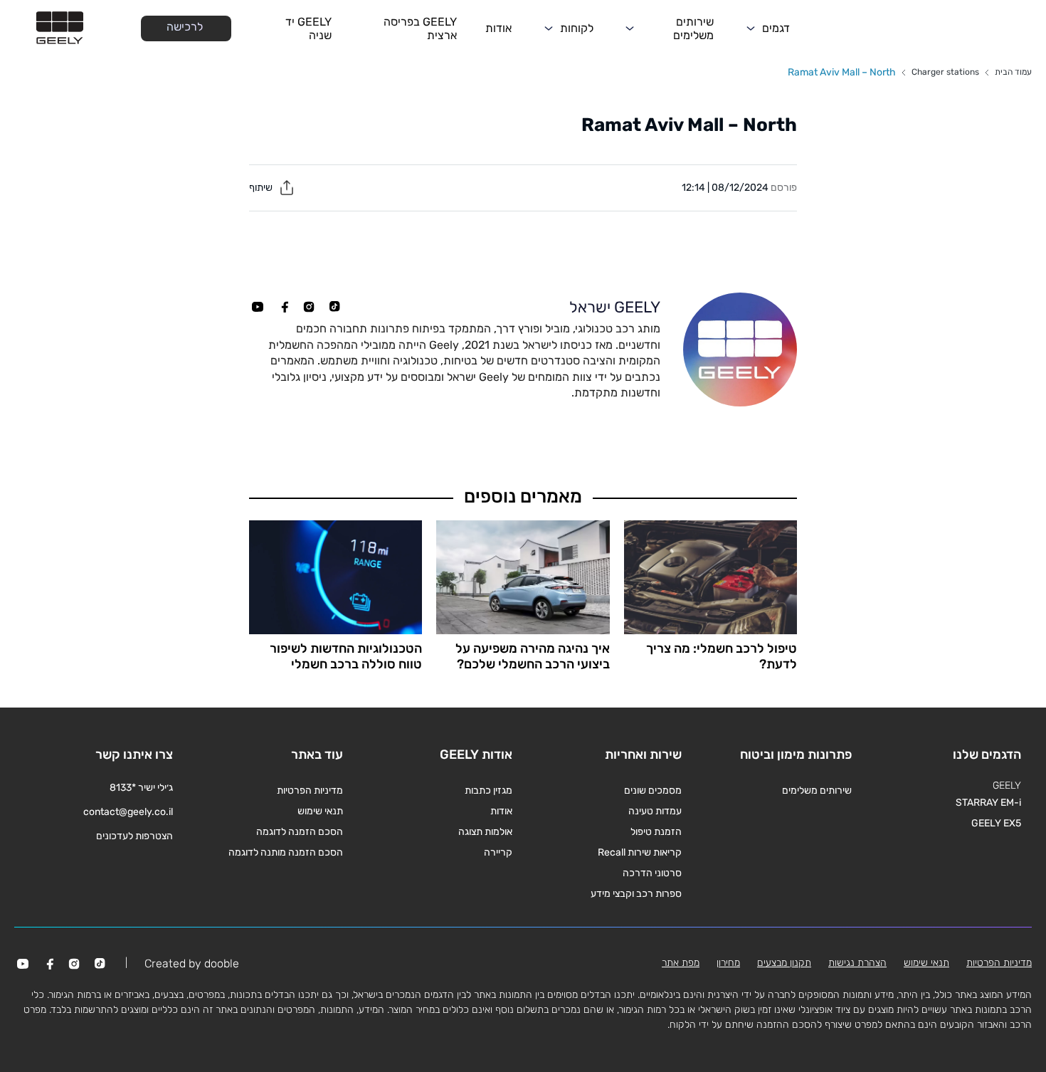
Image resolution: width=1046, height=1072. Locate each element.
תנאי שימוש (320, 811)
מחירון (728, 963)
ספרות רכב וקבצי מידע (636, 894)
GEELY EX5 (996, 823)
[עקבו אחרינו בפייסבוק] (283, 306)
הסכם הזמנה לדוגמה (299, 832)
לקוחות (576, 28)
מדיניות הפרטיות (310, 790)
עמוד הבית (1013, 72)
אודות (498, 28)
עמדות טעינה (655, 811)
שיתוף (262, 188)
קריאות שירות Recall (640, 852)
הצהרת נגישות (857, 963)
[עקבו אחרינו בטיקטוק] (334, 306)
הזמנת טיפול (656, 832)
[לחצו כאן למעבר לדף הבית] (60, 28)
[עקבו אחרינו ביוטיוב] (257, 306)
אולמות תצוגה (485, 832)
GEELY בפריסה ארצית (420, 28)
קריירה (498, 852)
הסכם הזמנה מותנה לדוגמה (285, 852)
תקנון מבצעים (784, 963)
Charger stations (945, 72)
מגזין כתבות (488, 790)
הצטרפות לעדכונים (134, 836)
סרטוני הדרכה (652, 873)
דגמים (776, 28)
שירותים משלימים (693, 28)
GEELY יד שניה (308, 28)
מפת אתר (680, 963)
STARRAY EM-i (988, 803)
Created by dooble (191, 963)
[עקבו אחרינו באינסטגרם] (308, 306)
